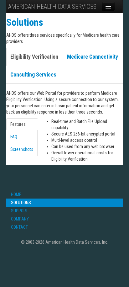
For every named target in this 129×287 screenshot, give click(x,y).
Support (19, 210)
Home (16, 194)
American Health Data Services (52, 6)
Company (20, 218)
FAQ (13, 136)
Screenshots (21, 149)
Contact (19, 227)
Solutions (21, 202)
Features (18, 124)
